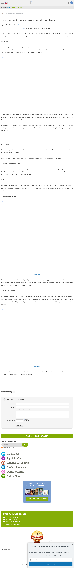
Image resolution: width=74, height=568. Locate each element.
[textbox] (37, 14)
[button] (50, 546)
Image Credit (37, 108)
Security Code (11, 420)
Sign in (8, 7)
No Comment (20, 25)
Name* (13, 404)
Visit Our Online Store (37, 499)
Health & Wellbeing (18, 462)
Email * (13, 407)
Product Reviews (16, 467)
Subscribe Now (51, 564)
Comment (12, 412)
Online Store (13, 476)
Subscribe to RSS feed (9, 447)
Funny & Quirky (15, 471)
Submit (19, 425)
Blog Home (13, 453)
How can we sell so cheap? (13, 524)
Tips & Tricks (14, 458)
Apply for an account (17, 7)
